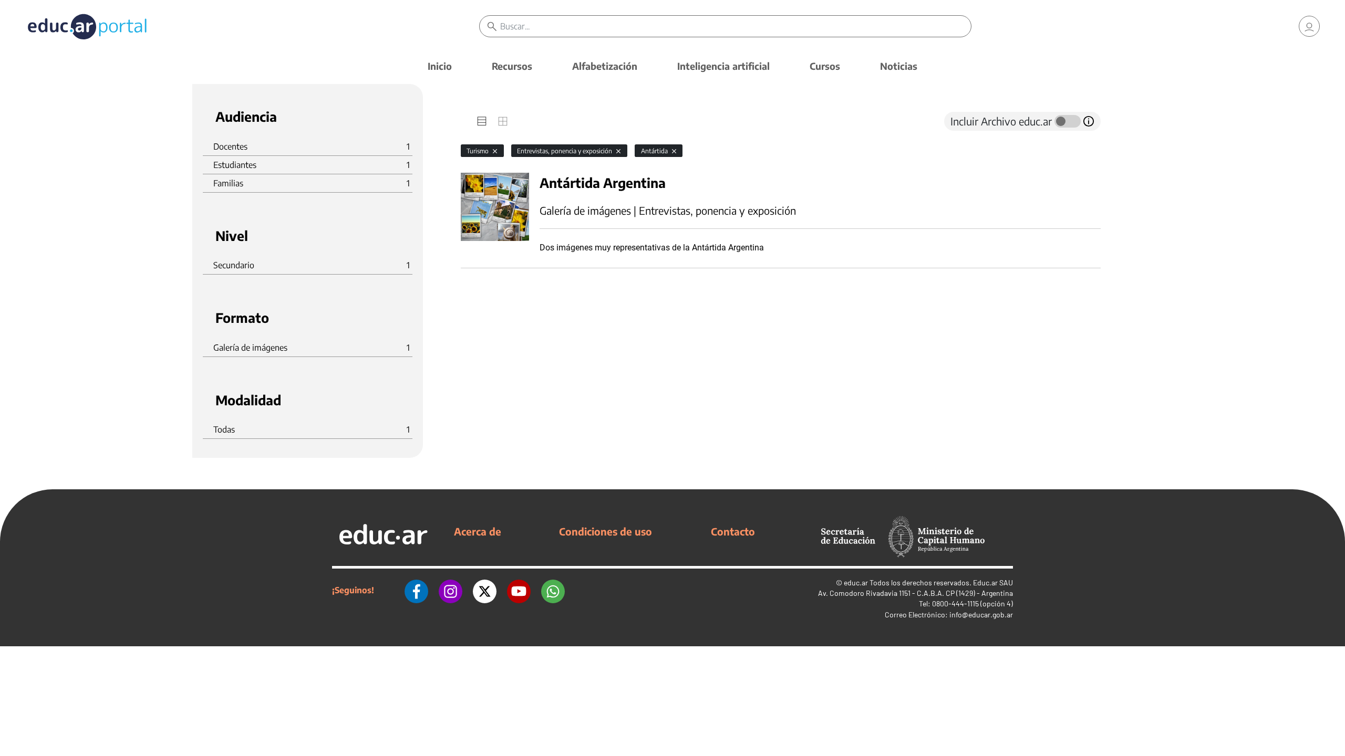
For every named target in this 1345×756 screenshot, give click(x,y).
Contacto (733, 531)
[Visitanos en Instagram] (450, 590)
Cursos (825, 66)
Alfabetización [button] (604, 66)
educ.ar (856, 582)
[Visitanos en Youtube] (519, 590)
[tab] (481, 121)
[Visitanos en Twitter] (484, 590)
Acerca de (477, 531)
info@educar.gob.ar (981, 614)
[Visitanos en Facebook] (416, 590)
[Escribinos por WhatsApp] (553, 590)
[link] (1309, 26)
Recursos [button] (512, 66)
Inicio (440, 66)
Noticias (898, 66)
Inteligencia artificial (723, 66)
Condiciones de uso (605, 531)
